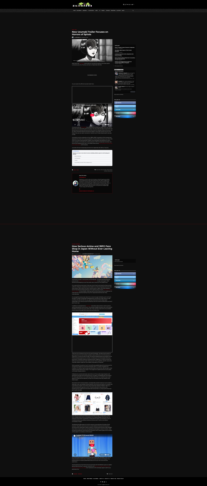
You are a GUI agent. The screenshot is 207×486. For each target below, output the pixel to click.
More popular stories (119, 65)
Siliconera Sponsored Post (88, 253)
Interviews (113, 10)
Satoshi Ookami (121, 86)
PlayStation (91, 10)
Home (74, 10)
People (116, 69)
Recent (118, 69)
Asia (97, 169)
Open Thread (89, 478)
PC (99, 10)
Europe (103, 169)
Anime (73, 29)
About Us (101, 478)
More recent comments (118, 94)
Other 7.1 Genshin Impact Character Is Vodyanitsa (124, 47)
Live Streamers (77, 158)
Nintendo (85, 10)
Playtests (119, 10)
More (123, 10)
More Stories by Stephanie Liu (86, 191)
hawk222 (120, 81)
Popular (121, 69)
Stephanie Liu (78, 37)
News (76, 29)
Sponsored (110, 473)
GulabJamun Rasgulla (122, 73)
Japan (106, 169)
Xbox (96, 10)
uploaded (81, 63)
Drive (100, 169)
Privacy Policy (120, 478)
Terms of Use (113, 478)
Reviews (108, 10)
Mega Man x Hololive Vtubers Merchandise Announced (123, 78)
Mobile (103, 10)
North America (110, 169)
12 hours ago (132, 84)
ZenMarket (88, 305)
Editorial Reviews (78, 156)
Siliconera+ (79, 10)
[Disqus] (92, 206)
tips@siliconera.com (105, 484)
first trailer (83, 127)
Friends (76, 160)
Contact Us (107, 478)
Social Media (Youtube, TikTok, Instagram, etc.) (83, 162)
